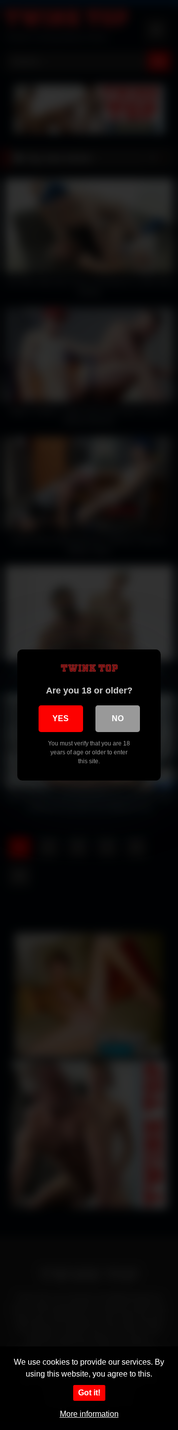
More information (89, 1414)
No (118, 718)
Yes (60, 718)
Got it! (89, 1392)
